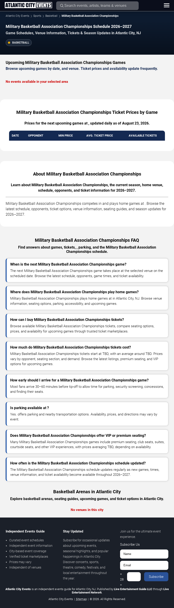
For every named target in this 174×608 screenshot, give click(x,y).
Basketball (51, 15)
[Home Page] (28, 5)
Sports (37, 15)
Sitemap (81, 599)
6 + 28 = (122, 577)
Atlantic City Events (17, 15)
